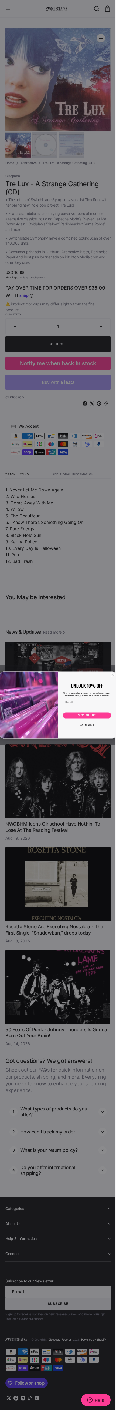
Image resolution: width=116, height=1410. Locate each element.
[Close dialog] (110, 675)
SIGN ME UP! (85, 715)
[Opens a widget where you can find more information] (92, 1400)
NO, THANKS (85, 725)
